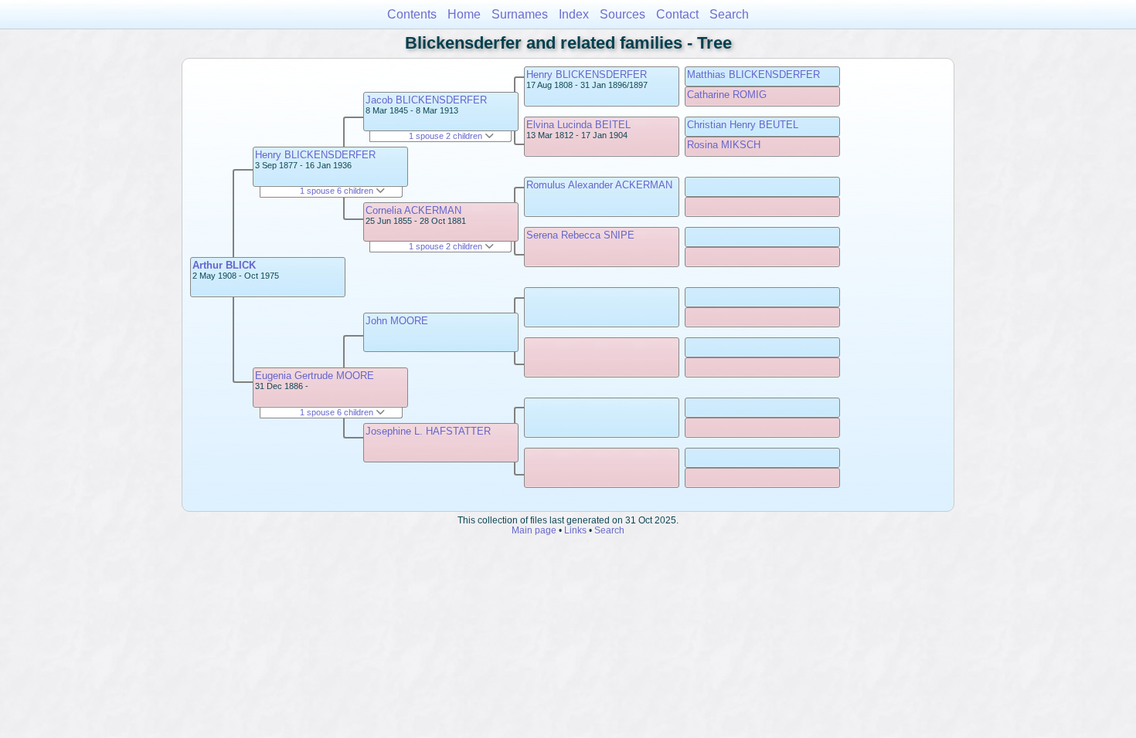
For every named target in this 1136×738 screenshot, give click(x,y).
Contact (677, 14)
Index (574, 14)
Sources (622, 14)
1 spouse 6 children (338, 190)
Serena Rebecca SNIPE (580, 235)
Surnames (519, 14)
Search (729, 14)
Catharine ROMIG (727, 94)
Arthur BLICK (224, 265)
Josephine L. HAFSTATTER (428, 431)
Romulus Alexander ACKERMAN (599, 185)
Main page (534, 530)
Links (575, 530)
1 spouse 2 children (447, 135)
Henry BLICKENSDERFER (315, 155)
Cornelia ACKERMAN (413, 210)
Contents (412, 14)
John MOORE (397, 321)
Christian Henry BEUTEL (742, 124)
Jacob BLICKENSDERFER (426, 100)
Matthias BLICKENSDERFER (753, 74)
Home (464, 14)
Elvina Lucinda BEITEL (578, 124)
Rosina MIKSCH (723, 145)
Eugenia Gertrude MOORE (314, 375)
